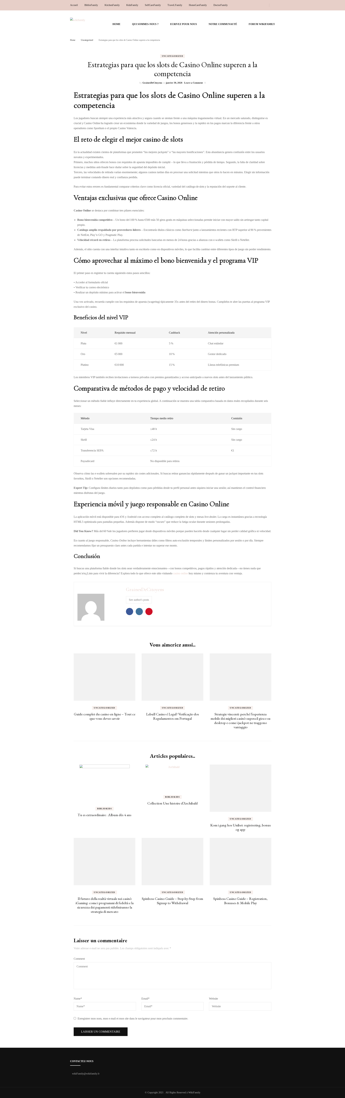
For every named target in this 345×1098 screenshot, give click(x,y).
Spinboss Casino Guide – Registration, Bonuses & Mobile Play (240, 900)
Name (78, 998)
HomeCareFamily (198, 5)
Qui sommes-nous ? (145, 24)
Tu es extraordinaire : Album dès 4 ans (104, 815)
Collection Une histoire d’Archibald (172, 803)
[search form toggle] (274, 5)
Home (116, 24)
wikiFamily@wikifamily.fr (86, 1073)
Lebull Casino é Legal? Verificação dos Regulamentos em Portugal (172, 716)
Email (145, 998)
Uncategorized (172, 56)
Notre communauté (223, 24)
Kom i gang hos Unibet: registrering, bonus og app (240, 827)
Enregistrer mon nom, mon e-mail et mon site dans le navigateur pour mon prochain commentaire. (133, 1018)
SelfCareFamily (153, 5)
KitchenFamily (112, 5)
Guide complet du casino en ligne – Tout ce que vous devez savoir (104, 716)
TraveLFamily (174, 5)
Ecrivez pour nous (183, 24)
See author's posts (139, 599)
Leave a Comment (193, 82)
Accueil (74, 5)
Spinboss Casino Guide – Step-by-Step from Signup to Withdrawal (172, 900)
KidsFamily (132, 5)
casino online (180, 573)
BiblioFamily (91, 5)
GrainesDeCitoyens (152, 82)
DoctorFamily (220, 5)
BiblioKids (104, 809)
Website (213, 998)
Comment (79, 958)
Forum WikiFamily (262, 24)
